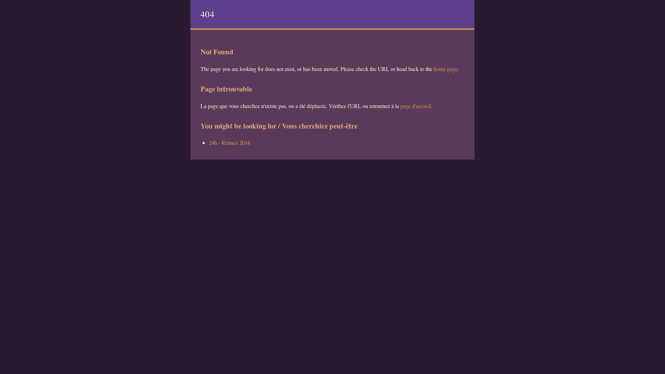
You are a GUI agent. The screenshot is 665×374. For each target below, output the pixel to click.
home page (446, 68)
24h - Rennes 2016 (229, 142)
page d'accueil (415, 105)
